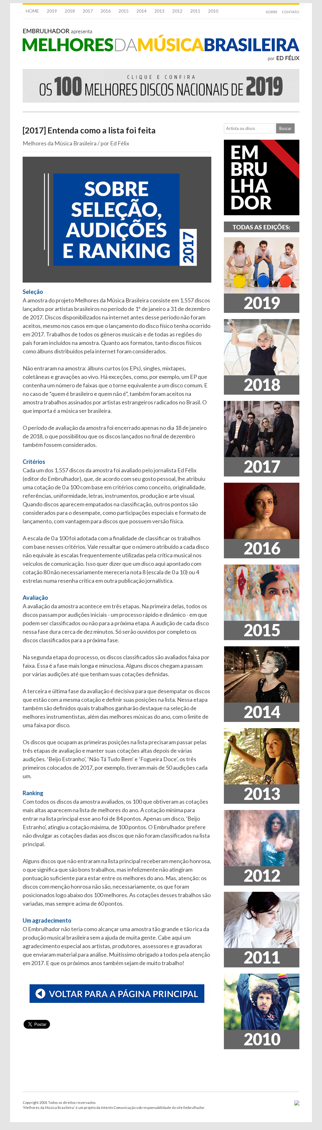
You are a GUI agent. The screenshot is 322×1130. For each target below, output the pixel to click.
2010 (213, 11)
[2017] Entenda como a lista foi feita (89, 130)
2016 (106, 11)
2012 (177, 11)
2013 (159, 11)
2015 (124, 11)
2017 (88, 11)
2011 (195, 11)
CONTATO (290, 11)
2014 (141, 11)
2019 (52, 11)
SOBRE (272, 11)
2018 (70, 11)
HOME (32, 11)
